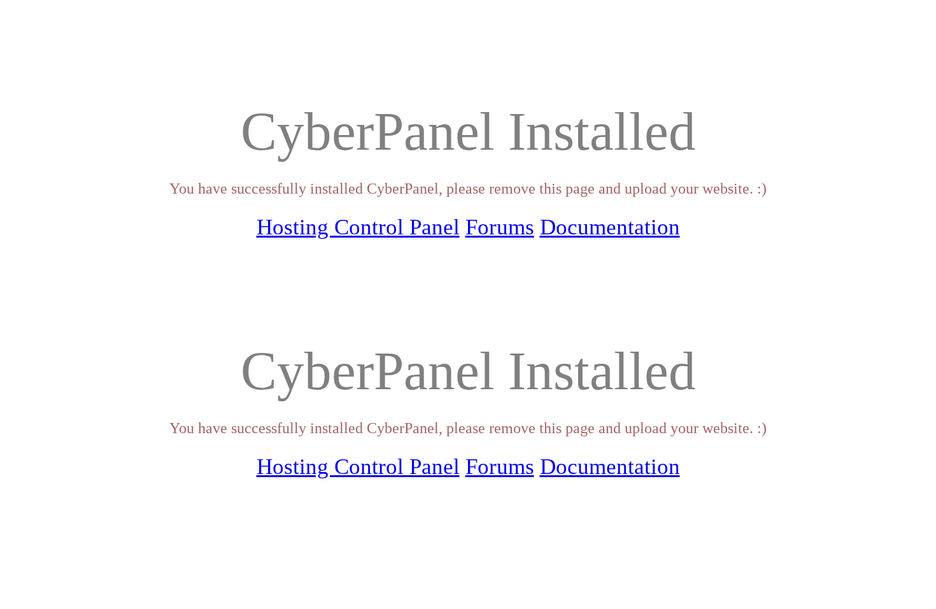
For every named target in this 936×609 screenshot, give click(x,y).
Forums (499, 227)
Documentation (610, 227)
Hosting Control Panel (358, 227)
